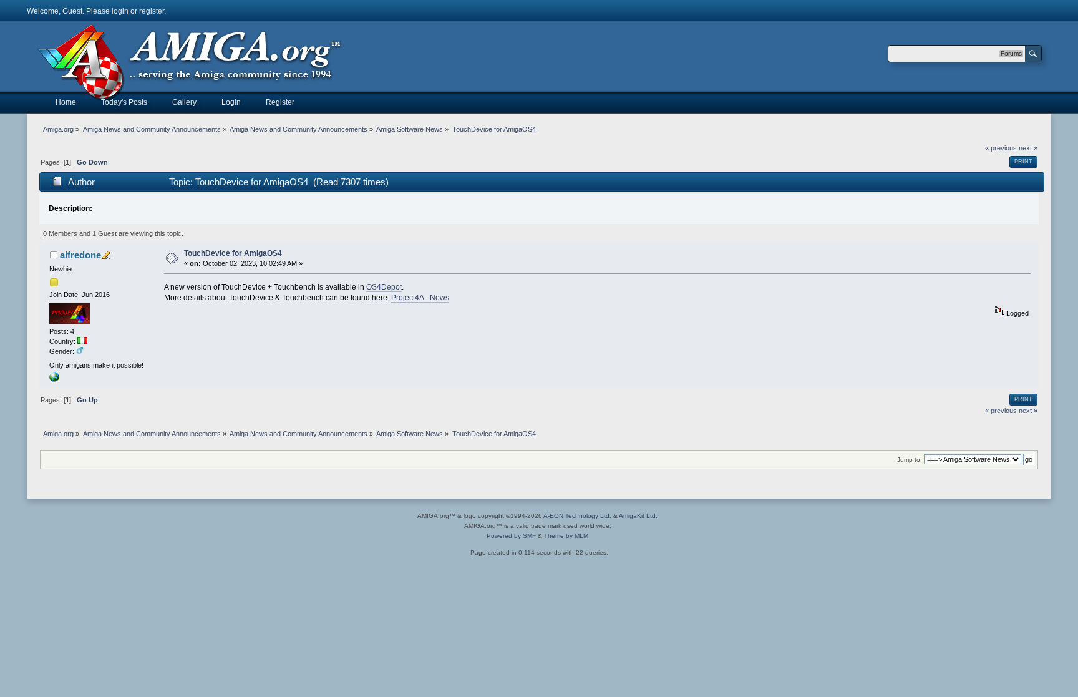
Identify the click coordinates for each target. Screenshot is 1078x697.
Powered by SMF (511, 535)
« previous (1001, 148)
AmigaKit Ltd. (638, 515)
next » (1028, 148)
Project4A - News (420, 297)
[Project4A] (54, 379)
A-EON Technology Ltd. (577, 515)
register (151, 11)
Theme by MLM (566, 535)
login (120, 11)
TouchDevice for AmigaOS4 (233, 253)
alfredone (80, 255)
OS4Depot (384, 287)
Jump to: (909, 459)
